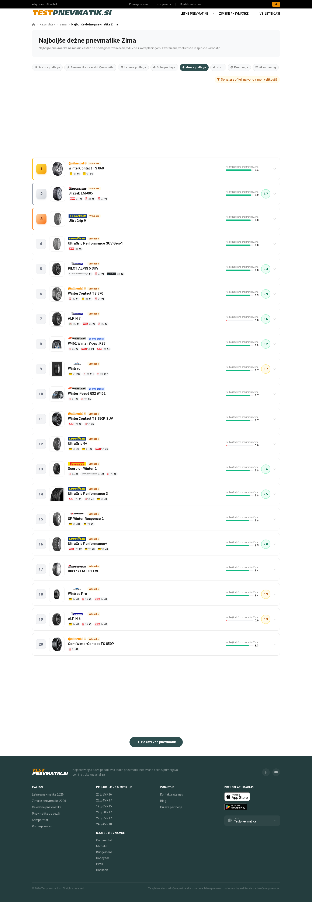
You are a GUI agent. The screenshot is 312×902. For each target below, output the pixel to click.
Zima (63, 24)
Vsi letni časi (270, 13)
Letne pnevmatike (194, 13)
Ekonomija (241, 67)
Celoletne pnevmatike (46, 807)
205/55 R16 (104, 794)
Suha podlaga (166, 67)
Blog (163, 801)
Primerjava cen (138, 4)
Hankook (102, 870)
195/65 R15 (104, 806)
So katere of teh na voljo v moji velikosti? (249, 79)
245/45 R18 (104, 824)
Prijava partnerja (171, 807)
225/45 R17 (104, 800)
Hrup (219, 67)
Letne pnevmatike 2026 (48, 794)
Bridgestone (104, 852)
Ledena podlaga (135, 67)
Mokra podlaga (196, 67)
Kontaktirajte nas (190, 4)
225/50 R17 (104, 812)
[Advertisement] (156, 124)
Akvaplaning (267, 67)
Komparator (164, 4)
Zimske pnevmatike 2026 (49, 801)
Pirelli (99, 864)
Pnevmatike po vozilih (46, 813)
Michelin (101, 846)
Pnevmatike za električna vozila (92, 67)
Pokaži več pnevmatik (158, 742)
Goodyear (102, 858)
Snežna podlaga (49, 67)
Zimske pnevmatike (234, 13)
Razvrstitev (47, 24)
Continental (104, 840)
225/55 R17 (104, 818)
